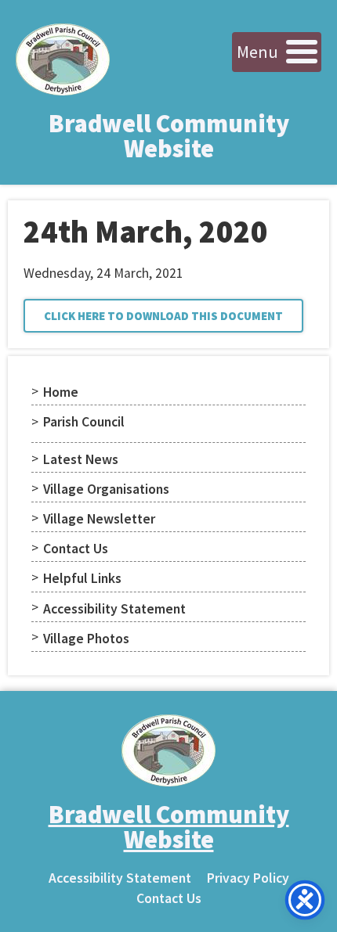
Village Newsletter (99, 518)
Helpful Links (82, 578)
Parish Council (84, 421)
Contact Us (75, 548)
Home (60, 392)
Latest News (80, 459)
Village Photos (86, 638)
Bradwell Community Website (169, 136)
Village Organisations (106, 489)
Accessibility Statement (114, 608)
